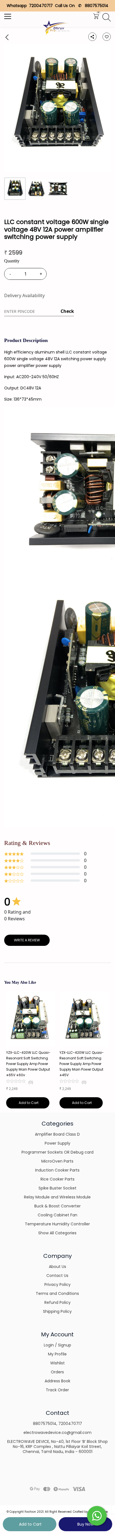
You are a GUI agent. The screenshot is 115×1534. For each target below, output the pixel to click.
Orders (57, 1371)
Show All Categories (57, 1232)
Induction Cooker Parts (57, 1170)
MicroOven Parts (57, 1161)
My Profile (57, 1354)
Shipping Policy (57, 1311)
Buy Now (85, 1524)
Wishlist (57, 1363)
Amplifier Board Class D (57, 1134)
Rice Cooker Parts (57, 1179)
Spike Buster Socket (57, 1188)
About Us (57, 1266)
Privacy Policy (57, 1284)
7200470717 (70, 1423)
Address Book (57, 1380)
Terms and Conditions (57, 1293)
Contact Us (57, 1275)
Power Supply (57, 1143)
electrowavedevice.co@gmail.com (57, 1432)
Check (67, 311)
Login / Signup (57, 1345)
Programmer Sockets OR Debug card (57, 1152)
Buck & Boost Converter (57, 1206)
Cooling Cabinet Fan (57, 1215)
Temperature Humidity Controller (57, 1223)
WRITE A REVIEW (27, 940)
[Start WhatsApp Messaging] (97, 1515)
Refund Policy (57, 1302)
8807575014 (44, 1423)
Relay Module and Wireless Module (57, 1197)
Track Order (57, 1389)
